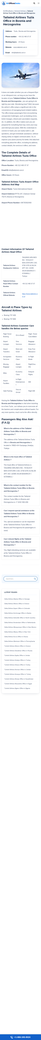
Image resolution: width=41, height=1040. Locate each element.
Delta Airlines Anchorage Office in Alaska (17, 613)
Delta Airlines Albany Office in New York (17, 632)
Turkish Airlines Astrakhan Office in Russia (18, 650)
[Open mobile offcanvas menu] (38, 3)
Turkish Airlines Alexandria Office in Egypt (18, 684)
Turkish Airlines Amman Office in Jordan (17, 669)
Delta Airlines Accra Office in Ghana (16, 636)
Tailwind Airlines (20, 11)
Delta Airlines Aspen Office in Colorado (17, 608)
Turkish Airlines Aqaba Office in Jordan (17, 655)
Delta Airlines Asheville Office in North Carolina (19, 618)
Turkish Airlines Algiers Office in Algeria (17, 688)
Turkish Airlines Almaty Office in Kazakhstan (18, 679)
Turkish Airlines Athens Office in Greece (17, 646)
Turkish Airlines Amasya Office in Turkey (17, 674)
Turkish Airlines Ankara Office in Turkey (17, 665)
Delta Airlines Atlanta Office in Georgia (17, 599)
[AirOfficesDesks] (11, 3)
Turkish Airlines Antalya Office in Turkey (17, 660)
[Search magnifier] (35, 578)
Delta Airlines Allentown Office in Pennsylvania (19, 641)
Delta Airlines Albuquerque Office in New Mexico (20, 627)
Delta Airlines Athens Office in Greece (16, 603)
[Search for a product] (34, 3)
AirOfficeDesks (8, 11)
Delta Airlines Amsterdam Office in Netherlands (19, 622)
